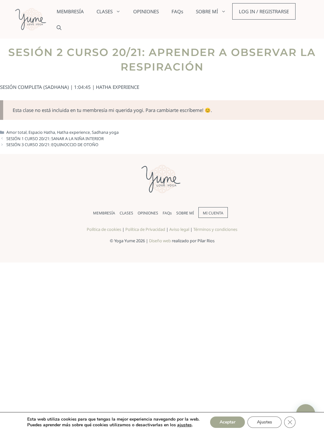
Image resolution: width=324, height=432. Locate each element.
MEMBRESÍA (70, 11)
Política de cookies (104, 229)
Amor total (16, 132)
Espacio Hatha (41, 132)
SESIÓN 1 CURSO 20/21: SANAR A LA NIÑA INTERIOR (55, 138)
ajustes (184, 425)
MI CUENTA (213, 213)
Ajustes (264, 422)
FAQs (177, 11)
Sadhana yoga (105, 132)
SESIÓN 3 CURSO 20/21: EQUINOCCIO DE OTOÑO (52, 144)
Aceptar (227, 422)
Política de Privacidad (145, 229)
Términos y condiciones (215, 229)
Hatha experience (73, 132)
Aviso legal (179, 229)
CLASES (105, 11)
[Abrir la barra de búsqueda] (59, 27)
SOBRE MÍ (207, 11)
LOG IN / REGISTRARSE (264, 11)
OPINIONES (146, 11)
